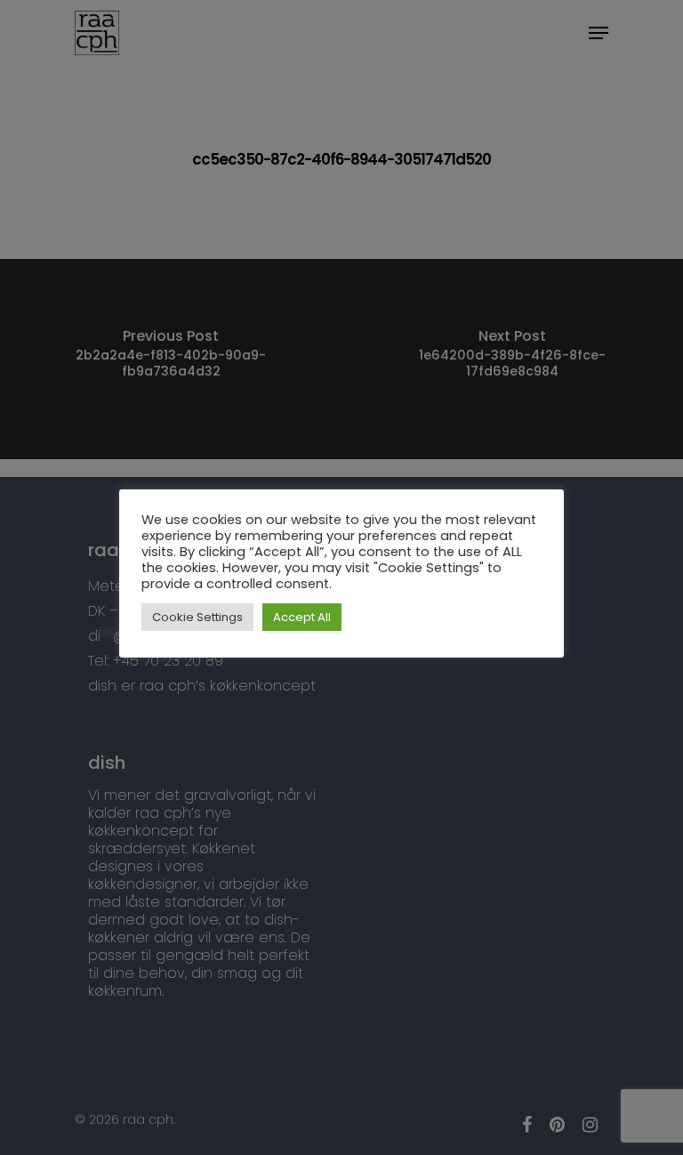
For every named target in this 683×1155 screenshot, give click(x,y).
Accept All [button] (302, 617)
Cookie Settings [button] (197, 617)
